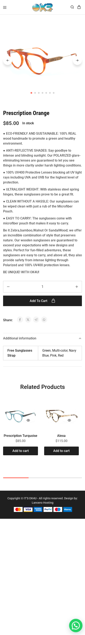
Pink (53, 355)
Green (46, 350)
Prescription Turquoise (20, 436)
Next (77, 60)
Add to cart (39, 301)
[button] (20, 451)
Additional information (19, 338)
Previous (7, 60)
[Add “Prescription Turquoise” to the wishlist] (28, 410)
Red (61, 355)
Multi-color (59, 350)
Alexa (61, 436)
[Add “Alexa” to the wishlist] (69, 410)
